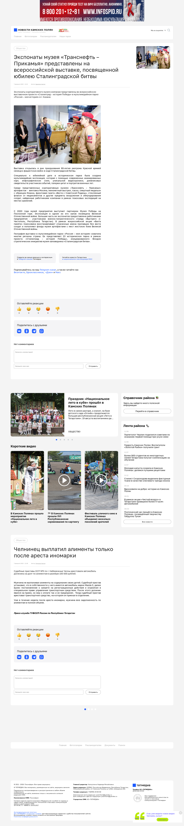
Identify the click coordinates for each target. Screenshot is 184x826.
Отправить (93, 366)
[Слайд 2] (60, 439)
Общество (20, 48)
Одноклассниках (35, 272)
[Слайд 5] (72, 439)
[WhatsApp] (41, 331)
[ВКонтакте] (19, 331)
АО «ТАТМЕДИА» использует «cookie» (28, 813)
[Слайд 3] (64, 439)
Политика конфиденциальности (26, 816)
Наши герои (65, 36)
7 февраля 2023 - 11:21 (21, 84)
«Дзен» (49, 272)
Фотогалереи (31, 36)
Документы (110, 745)
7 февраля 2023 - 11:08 (21, 563)
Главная (17, 36)
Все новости (147, 522)
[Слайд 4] (68, 439)
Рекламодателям (48, 36)
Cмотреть (162, 820)
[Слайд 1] (56, 439)
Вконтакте (19, 272)
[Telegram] (34, 331)
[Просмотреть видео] (27, 480)
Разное (121, 745)
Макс (58, 272)
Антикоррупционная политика (25, 812)
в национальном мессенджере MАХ (77, 259)
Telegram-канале (25, 259)
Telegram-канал (48, 269)
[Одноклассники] (26, 331)
